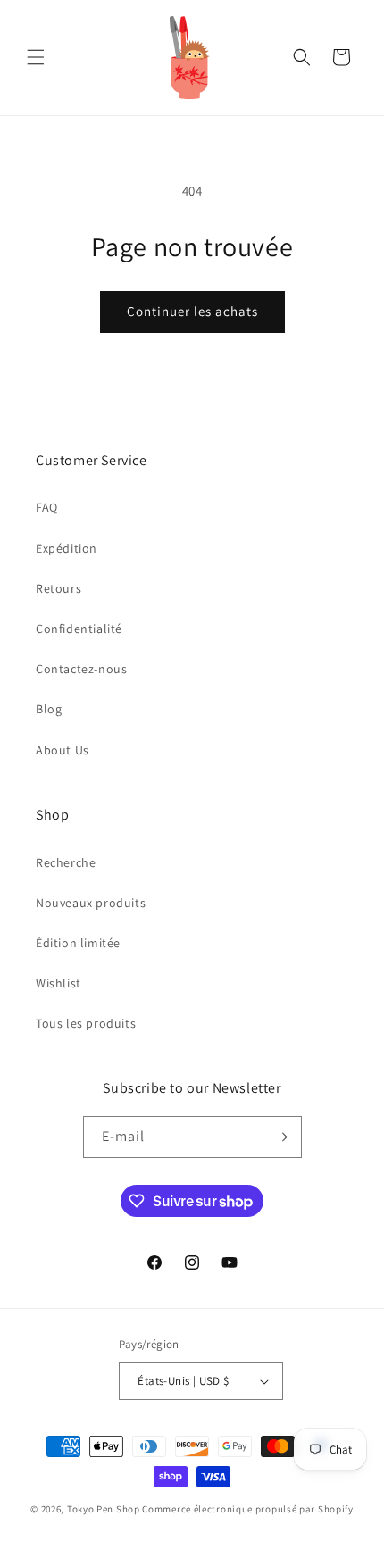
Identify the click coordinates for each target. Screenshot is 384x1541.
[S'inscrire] (281, 1137)
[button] (35, 57)
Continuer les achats (192, 311)
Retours (58, 588)
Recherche (66, 862)
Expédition (66, 548)
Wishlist (58, 983)
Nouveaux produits (91, 903)
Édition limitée (78, 943)
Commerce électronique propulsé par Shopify (247, 1509)
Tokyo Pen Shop (103, 1509)
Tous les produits (86, 1023)
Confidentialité (79, 629)
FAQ (47, 507)
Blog (49, 709)
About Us (62, 750)
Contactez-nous (81, 669)
